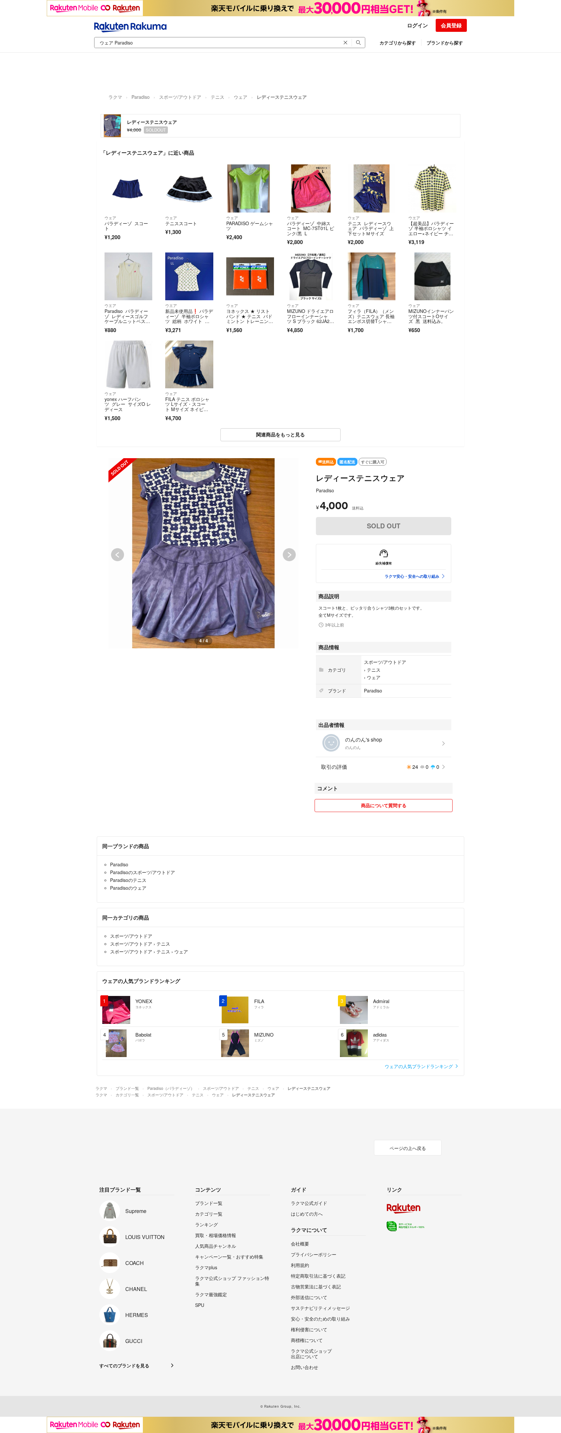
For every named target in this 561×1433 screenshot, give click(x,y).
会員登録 (451, 25)
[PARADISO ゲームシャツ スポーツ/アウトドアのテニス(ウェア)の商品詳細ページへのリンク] (250, 188)
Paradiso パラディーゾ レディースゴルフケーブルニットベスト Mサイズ (126, 318)
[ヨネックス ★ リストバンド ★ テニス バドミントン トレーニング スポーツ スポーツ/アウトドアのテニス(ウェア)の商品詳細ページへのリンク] (250, 276)
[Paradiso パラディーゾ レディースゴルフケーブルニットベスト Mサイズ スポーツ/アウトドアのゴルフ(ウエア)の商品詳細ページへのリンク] (128, 276)
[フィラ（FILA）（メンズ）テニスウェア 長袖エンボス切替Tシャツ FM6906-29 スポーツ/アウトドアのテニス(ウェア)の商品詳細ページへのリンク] (371, 276)
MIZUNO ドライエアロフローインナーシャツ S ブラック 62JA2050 (311, 318)
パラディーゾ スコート (126, 226)
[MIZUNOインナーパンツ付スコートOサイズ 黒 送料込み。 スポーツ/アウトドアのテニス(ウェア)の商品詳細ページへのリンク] (432, 276)
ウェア (240, 97)
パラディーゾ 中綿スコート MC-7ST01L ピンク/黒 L (310, 228)
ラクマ (115, 97)
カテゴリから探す (398, 42)
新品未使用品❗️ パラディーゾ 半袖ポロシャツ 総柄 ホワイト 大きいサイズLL (189, 318)
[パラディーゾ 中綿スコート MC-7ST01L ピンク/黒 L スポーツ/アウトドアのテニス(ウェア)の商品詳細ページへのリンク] (311, 188)
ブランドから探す (445, 42)
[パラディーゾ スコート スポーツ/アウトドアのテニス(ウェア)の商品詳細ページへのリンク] (128, 188)
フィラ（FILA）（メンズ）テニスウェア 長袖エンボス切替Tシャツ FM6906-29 (371, 318)
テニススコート (181, 223)
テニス (217, 97)
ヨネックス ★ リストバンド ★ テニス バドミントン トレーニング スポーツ (249, 318)
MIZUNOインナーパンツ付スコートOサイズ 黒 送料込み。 (431, 316)
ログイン (417, 25)
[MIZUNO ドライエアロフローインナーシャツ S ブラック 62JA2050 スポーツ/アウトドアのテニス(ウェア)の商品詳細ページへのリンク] (311, 276)
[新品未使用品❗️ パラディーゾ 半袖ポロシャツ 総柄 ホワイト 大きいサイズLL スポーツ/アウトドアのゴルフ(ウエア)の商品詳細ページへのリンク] (189, 276)
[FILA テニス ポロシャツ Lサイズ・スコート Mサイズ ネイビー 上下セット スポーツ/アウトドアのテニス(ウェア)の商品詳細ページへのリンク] (189, 364)
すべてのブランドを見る (124, 1365)
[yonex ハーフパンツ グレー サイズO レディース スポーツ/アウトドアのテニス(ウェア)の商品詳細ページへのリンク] (128, 364)
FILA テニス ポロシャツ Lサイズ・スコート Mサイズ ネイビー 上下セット (187, 407)
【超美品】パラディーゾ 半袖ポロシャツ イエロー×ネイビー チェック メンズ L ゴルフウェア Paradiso (432, 233)
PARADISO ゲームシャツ (249, 226)
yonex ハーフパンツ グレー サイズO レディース (128, 404)
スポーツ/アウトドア (180, 97)
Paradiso (140, 97)
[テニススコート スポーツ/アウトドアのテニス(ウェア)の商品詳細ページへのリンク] (189, 188)
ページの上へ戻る (408, 1148)
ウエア (414, 217)
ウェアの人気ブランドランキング (419, 1066)
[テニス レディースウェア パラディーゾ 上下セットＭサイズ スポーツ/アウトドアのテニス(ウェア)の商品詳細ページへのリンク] (371, 188)
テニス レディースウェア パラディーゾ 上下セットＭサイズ (371, 228)
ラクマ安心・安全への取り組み (412, 576)
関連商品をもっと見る (280, 434)
